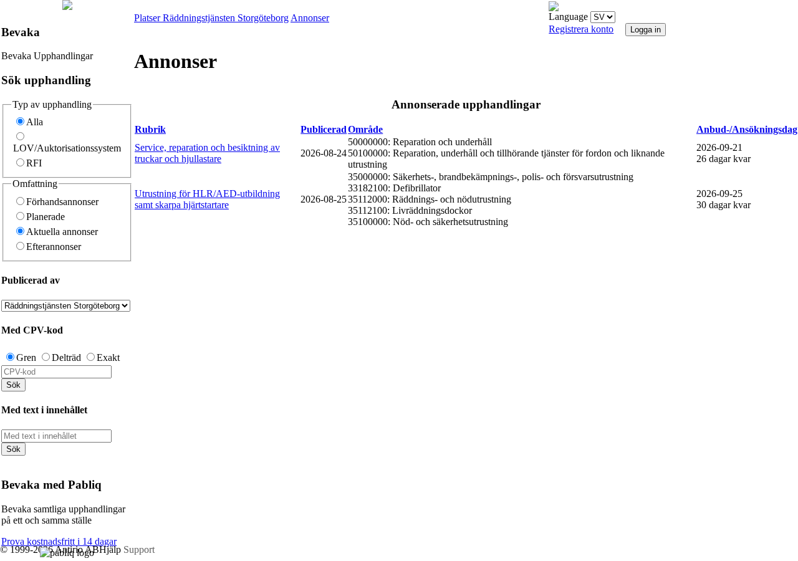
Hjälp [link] (111, 549)
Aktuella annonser (62, 231)
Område (365, 129)
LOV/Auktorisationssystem (67, 148)
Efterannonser (53, 246)
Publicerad (323, 129)
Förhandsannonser (62, 201)
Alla (34, 122)
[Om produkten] (67, 6)
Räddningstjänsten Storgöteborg (226, 17)
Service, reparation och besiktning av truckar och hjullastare (207, 153)
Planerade (45, 216)
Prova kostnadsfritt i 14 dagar (59, 541)
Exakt (108, 357)
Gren (26, 357)
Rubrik (150, 129)
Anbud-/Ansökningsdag (746, 129)
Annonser (310, 17)
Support (139, 549)
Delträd (66, 357)
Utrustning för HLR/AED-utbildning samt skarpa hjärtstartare (207, 199)
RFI (34, 163)
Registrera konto (581, 29)
